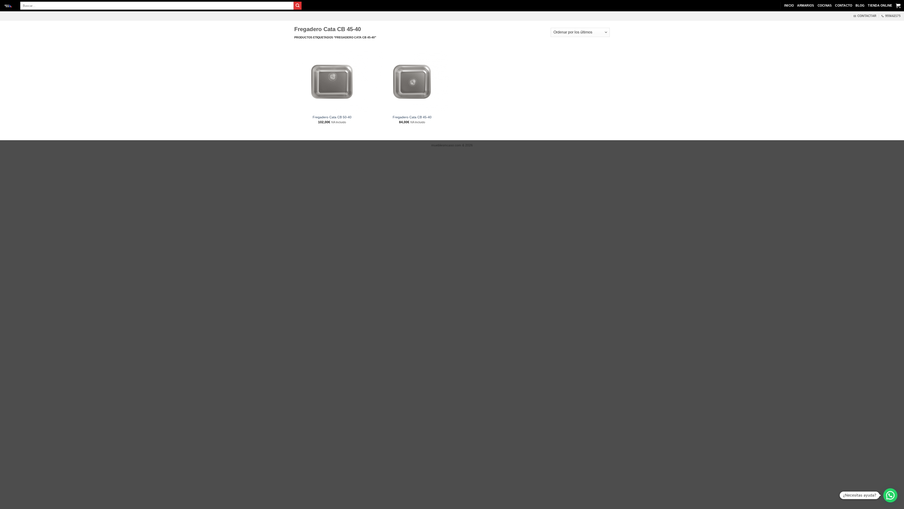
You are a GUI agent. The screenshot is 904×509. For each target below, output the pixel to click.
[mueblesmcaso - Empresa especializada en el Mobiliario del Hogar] (8, 6)
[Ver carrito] (898, 5)
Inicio (789, 5)
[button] (890, 495)
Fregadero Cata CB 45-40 (412, 117)
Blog (860, 5)
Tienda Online (880, 5)
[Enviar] (298, 6)
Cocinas (825, 5)
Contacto (843, 5)
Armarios (805, 5)
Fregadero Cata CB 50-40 (332, 117)
